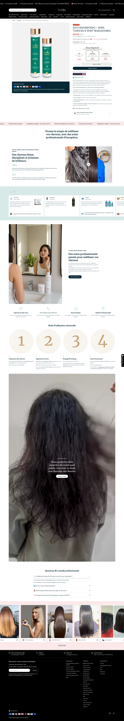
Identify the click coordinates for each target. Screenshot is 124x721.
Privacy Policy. (29, 675)
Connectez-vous (97, 39)
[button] (122, 360)
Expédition (80, 36)
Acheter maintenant (92, 68)
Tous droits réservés (24, 717)
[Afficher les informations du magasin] (110, 113)
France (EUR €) (14, 710)
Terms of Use (23, 675)
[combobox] (22, 10)
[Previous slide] (10, 191)
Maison (13, 20)
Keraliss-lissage (15, 717)
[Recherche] (34, 10)
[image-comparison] (89, 164)
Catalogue (19, 20)
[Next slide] (14, 191)
